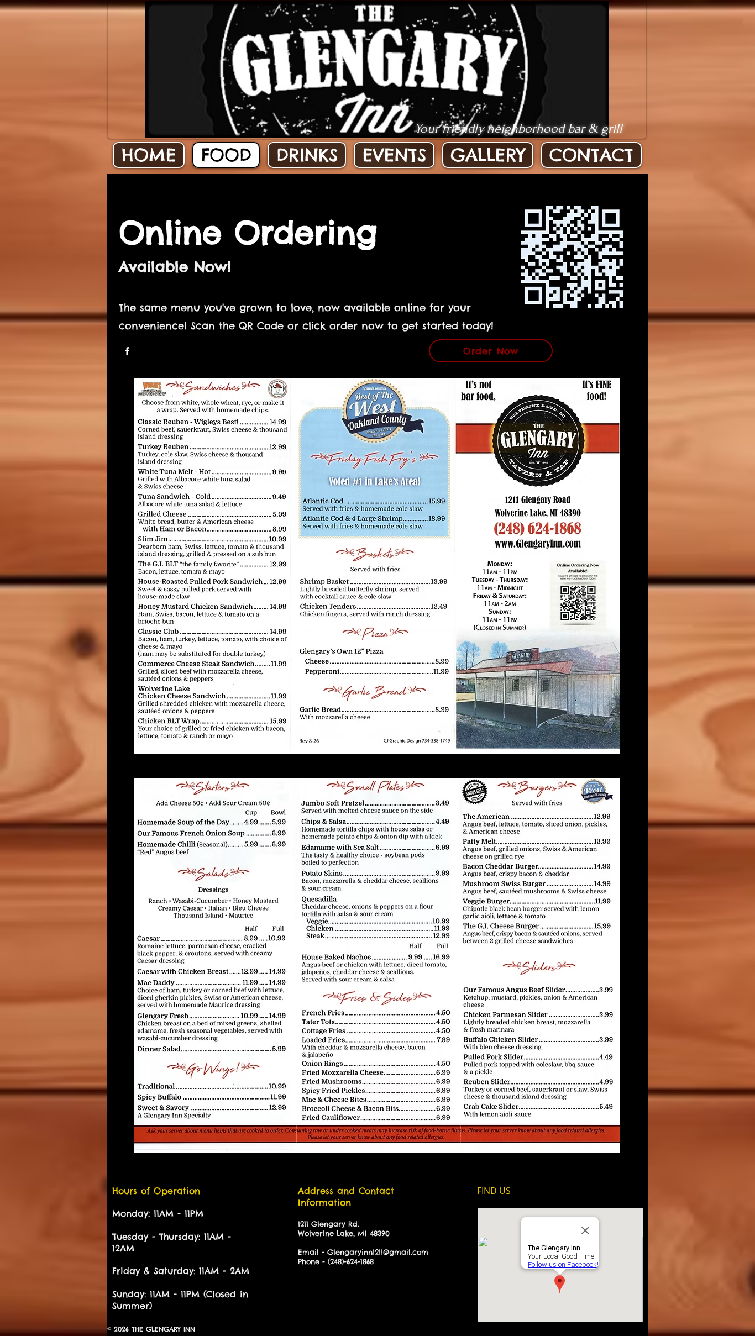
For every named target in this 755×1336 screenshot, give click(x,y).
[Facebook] (127, 350)
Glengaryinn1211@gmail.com (377, 1252)
